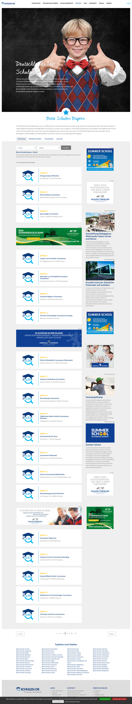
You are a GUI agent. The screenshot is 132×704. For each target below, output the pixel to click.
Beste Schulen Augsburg (23, 651)
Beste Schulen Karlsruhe (49, 670)
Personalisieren (58, 701)
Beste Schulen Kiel (73, 649)
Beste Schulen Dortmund (24, 668)
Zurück (20, 634)
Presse (97, 693)
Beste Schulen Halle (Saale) (50, 663)
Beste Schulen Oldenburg (101, 655)
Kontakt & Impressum (101, 696)
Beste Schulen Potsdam (100, 659)
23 (75, 633)
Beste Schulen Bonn (22, 659)
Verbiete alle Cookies (119, 699)
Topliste (78, 3)
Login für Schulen (57, 691)
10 (71, 633)
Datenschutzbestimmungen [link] (72, 701)
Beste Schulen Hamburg (49, 664)
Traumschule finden (50, 3)
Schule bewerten (66, 3)
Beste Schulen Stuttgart (100, 666)
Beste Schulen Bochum (23, 657)
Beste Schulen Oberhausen (101, 653)
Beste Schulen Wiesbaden (101, 668)
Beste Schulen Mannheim (75, 668)
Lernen (108, 3)
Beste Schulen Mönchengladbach (77, 670)
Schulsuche (36, 3)
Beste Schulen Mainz (73, 666)
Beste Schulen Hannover (49, 668)
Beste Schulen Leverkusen (75, 657)
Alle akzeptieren (105, 699)
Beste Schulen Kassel (48, 672)
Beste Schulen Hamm (48, 666)
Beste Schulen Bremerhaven (24, 664)
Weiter (112, 634)
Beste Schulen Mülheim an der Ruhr (78, 672)
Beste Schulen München (74, 674)
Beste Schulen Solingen (100, 664)
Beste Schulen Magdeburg (75, 664)
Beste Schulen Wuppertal (101, 670)
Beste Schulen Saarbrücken (101, 663)
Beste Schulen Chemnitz (23, 666)
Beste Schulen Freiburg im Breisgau (52, 657)
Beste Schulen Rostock (100, 661)
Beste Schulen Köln (73, 651)
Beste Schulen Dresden (23, 670)
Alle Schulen (22, 139)
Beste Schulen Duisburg (23, 672)
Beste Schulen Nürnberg (100, 651)
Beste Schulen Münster (100, 649)
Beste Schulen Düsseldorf (49, 649)
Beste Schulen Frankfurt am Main (52, 655)
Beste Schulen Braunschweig (25, 661)
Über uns (97, 691)
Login (129, 3)
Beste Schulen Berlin (22, 653)
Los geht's (66, 147)
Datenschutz (56, 696)
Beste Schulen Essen (48, 653)
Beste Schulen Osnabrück (101, 657)
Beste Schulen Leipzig (74, 655)
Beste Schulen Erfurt (48, 651)
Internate (93, 3)
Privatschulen (49, 139)
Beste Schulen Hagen (48, 661)
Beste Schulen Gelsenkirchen (51, 659)
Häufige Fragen (99, 695)
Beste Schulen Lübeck (74, 659)
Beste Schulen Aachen (23, 649)
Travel (101, 3)
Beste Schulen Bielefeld (23, 655)
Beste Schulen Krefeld (74, 653)
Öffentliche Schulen (35, 139)
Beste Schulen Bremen (23, 663)
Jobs (85, 3)
